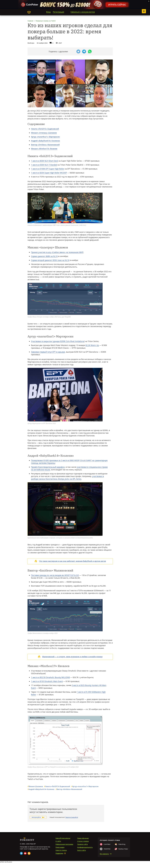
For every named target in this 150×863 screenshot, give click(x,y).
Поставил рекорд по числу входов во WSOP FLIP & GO (55, 575)
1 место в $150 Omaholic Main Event (47, 681)
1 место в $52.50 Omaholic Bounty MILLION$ (50, 677)
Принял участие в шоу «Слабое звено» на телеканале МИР (57, 252)
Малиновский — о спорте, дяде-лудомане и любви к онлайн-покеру (72, 656)
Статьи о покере (83, 841)
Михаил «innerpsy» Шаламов (44, 133)
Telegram (21, 853)
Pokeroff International (63, 838)
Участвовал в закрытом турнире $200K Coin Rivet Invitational (58, 341)
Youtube (25, 853)
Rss (29, 853)
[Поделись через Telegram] (84, 51)
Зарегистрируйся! (71, 817)
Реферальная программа (64, 844)
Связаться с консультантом (83, 12)
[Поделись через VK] (73, 51)
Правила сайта (82, 844)
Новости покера (61, 850)
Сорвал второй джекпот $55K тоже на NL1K (50, 260)
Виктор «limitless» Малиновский (45, 144)
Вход (48, 12)
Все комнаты (104, 854)
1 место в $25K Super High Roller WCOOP (49, 173)
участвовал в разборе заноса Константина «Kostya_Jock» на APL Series (67, 477)
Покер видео (60, 847)
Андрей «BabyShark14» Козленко (45, 140)
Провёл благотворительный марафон (48, 467)
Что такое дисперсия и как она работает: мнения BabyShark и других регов (72, 561)
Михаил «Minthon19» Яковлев (44, 148)
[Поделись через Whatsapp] (90, 51)
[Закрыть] (149, 1)
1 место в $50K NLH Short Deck (44, 161)
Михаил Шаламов (35, 786)
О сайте (58, 841)
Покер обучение (83, 838)
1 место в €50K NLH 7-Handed (44, 165)
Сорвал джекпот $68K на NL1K (44, 256)
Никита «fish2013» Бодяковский (45, 129)
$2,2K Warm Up (92, 345)
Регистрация (58, 12)
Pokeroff (29, 12)
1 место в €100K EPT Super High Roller (47, 169)
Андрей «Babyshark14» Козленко (41, 789)
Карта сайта (81, 850)
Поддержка (59, 853)
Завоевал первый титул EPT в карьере (48, 352)
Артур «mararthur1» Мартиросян (45, 136)
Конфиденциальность (85, 847)
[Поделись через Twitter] (78, 51)
